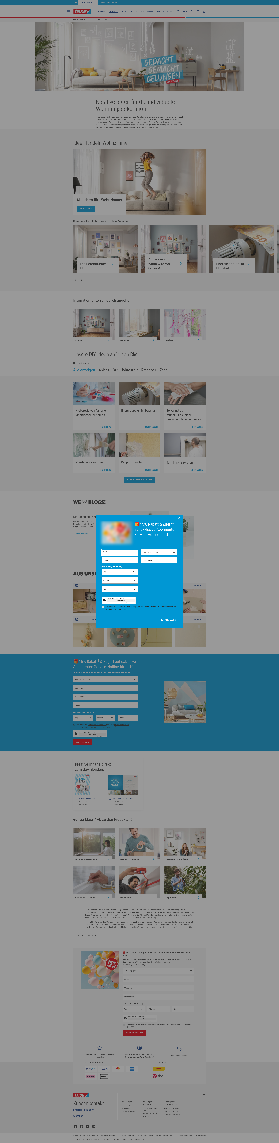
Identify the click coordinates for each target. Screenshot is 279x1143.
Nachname (147, 560)
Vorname (107, 560)
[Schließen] (179, 518)
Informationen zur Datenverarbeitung (160, 607)
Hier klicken (121, 600)
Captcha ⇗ (130, 603)
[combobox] (159, 552)
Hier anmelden (168, 620)
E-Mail (105, 551)
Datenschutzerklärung (126, 607)
